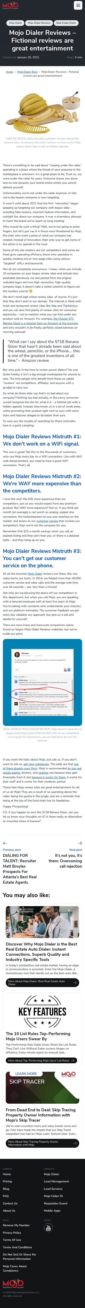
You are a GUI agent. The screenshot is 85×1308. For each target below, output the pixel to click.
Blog (6, 1189)
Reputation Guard (55, 1203)
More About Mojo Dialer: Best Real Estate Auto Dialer (36, 982)
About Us (9, 1211)
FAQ (6, 1196)
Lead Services (53, 1189)
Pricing (7, 1181)
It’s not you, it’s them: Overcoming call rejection (65, 858)
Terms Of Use (12, 1240)
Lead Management (56, 1181)
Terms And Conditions (17, 1247)
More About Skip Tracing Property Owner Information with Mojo (33, 1143)
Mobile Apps (52, 1211)
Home (9, 72)
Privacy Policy (12, 1233)
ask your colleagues (36, 764)
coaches (43, 773)
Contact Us (10, 1203)
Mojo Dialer (15, 23)
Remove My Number (16, 1225)
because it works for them (48, 777)
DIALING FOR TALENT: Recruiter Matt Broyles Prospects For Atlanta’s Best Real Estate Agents (20, 866)
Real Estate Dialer (66, 23)
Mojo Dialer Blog (27, 72)
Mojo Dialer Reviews (39, 23)
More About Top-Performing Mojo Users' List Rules (38, 1060)
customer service (47, 521)
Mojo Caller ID (53, 1196)
